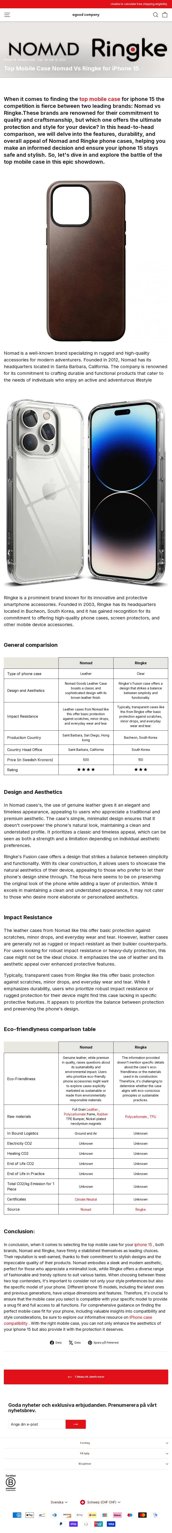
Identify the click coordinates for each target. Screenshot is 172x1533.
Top (40, 59)
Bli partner (85, 1463)
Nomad (86, 1209)
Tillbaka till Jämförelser (89, 1376)
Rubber (102, 1114)
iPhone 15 (10, 59)
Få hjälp (85, 1453)
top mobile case (100, 99)
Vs (46, 59)
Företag (85, 1442)
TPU (153, 1116)
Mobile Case (26, 59)
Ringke (140, 1209)
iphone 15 (143, 1244)
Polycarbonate (75, 1114)
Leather (93, 1109)
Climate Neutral (86, 1199)
